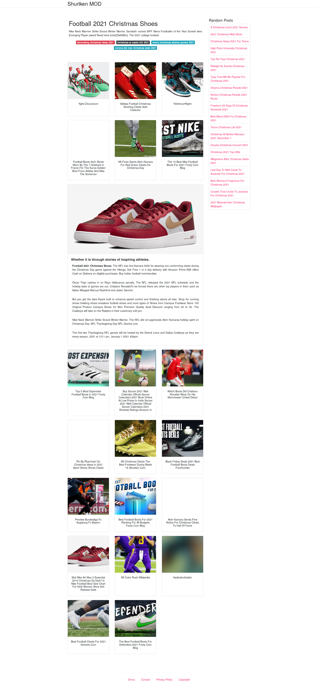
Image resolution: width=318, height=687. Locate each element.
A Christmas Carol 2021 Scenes (229, 27)
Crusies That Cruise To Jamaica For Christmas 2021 (229, 193)
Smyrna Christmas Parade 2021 (229, 87)
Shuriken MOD (84, 3)
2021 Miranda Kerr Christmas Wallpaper (228, 204)
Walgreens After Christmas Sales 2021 (230, 161)
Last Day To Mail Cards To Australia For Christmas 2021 (228, 171)
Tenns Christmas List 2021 (226, 127)
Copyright (184, 679)
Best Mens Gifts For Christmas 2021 (228, 118)
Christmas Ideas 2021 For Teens (230, 41)
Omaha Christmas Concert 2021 (229, 145)
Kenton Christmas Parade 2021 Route (229, 96)
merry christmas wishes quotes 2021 (173, 42)
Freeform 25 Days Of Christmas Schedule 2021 (229, 107)
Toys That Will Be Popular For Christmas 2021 (228, 78)
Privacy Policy (164, 679)
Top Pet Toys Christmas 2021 (228, 59)
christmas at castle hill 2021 (133, 42)
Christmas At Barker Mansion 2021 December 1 (228, 136)
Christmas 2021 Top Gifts (225, 152)
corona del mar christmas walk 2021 (135, 48)
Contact (145, 679)
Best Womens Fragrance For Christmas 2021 (227, 182)
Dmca (131, 679)
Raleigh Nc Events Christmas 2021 (227, 68)
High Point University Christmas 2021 (229, 50)
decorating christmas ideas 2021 (95, 42)
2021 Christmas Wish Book (226, 34)
